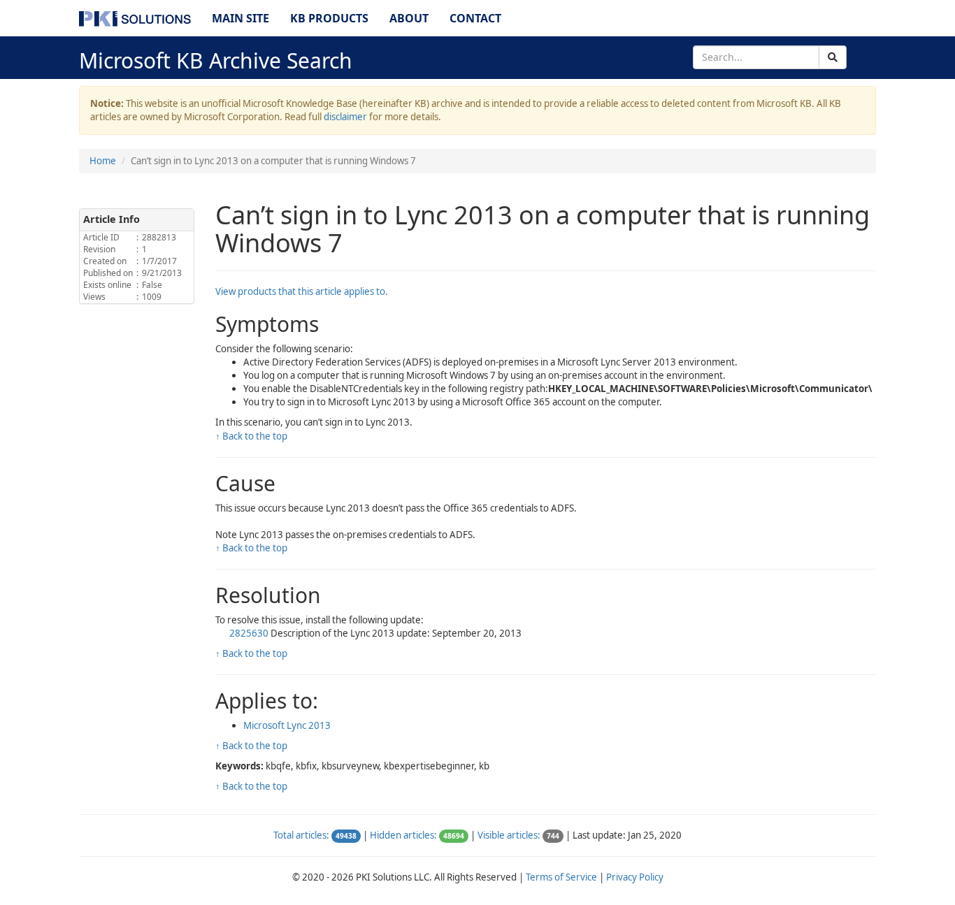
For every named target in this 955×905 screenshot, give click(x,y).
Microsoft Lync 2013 (287, 725)
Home (102, 160)
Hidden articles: (403, 835)
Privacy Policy (634, 877)
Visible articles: (509, 835)
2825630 (250, 633)
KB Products (329, 18)
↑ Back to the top (251, 436)
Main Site (240, 18)
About (409, 18)
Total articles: (301, 835)
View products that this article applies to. (301, 291)
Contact (475, 18)
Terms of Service (561, 877)
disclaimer (345, 116)
